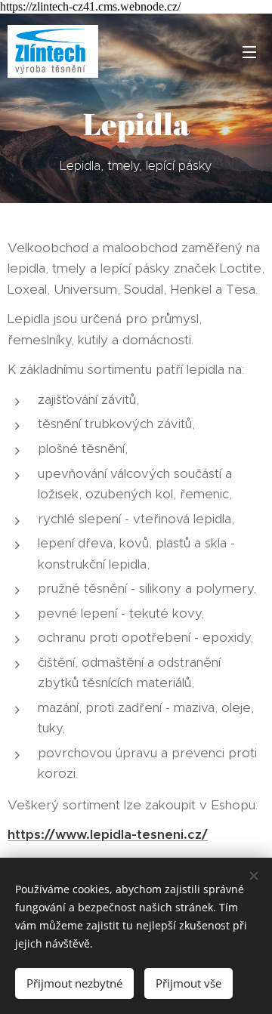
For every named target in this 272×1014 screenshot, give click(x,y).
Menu (249, 51)
